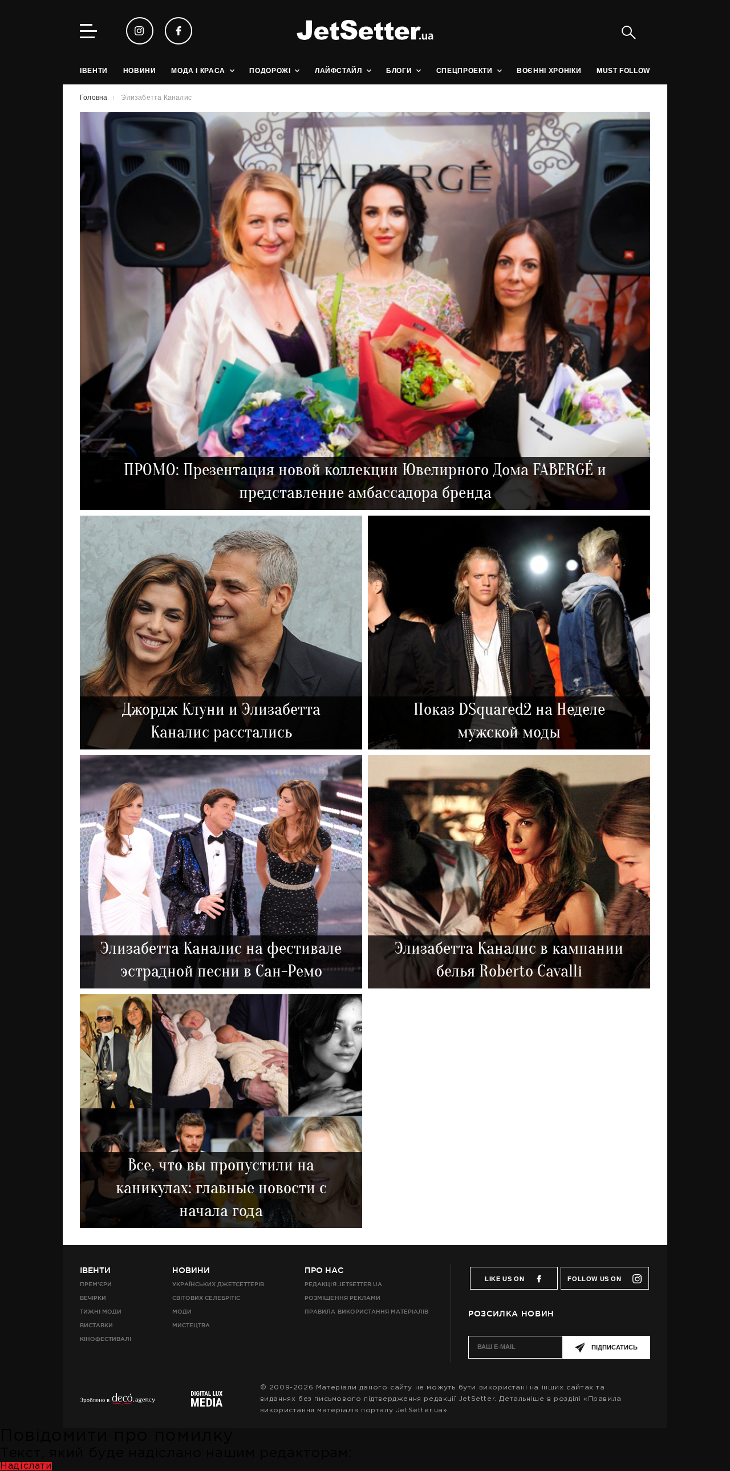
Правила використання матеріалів (366, 1311)
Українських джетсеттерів (218, 1284)
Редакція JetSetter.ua (343, 1284)
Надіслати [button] (26, 1466)
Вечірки (93, 1298)
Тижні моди (100, 1311)
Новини (191, 1270)
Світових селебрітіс (206, 1298)
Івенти (95, 1270)
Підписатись (614, 1347)
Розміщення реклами (342, 1298)
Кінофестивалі (105, 1339)
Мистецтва (191, 1325)
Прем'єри (96, 1284)
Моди (182, 1311)
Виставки (96, 1325)
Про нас (324, 1270)
